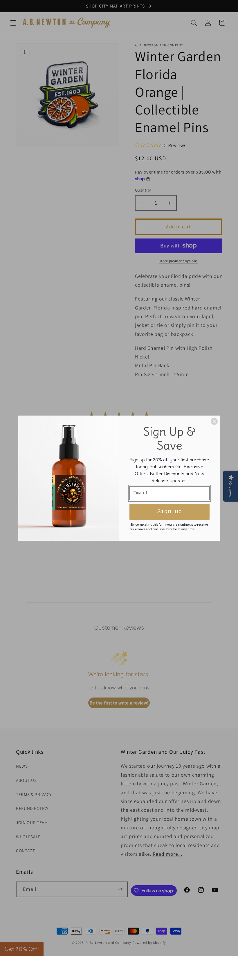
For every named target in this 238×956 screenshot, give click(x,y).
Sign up (169, 511)
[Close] (214, 421)
